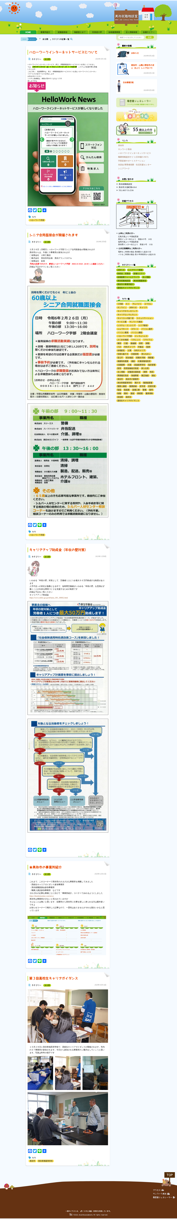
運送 (132, 393)
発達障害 (134, 375)
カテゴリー (32, 39)
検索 (150, 37)
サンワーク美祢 (125, 149)
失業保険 (134, 354)
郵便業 (140, 393)
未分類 (47, 59)
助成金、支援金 (123, 273)
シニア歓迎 (143, 325)
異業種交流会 (122, 375)
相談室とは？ (80, 32)
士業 (129, 350)
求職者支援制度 (134, 372)
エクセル (148, 304)
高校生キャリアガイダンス (128, 288)
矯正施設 (145, 375)
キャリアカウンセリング (127, 311)
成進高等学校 (139, 365)
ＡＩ (127, 304)
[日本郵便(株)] (119, 86)
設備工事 (136, 390)
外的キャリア (139, 350)
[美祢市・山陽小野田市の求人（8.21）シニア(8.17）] (123, 69)
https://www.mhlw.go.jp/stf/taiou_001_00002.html (49, 598)
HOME (28, 32)
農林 (126, 393)
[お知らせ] (123, 54)
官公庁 (120, 357)
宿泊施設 (129, 357)
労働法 (140, 347)
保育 (141, 343)
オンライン (121, 307)
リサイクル (147, 340)
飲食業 (120, 397)
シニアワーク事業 (135, 270)
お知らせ (135, 53)
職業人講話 (121, 386)
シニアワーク (124, 168)
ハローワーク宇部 (37, 220)
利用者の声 (97, 32)
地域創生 (121, 350)
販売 (151, 390)
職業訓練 (133, 386)
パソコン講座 (136, 332)
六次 (119, 347)
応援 (129, 365)
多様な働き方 (122, 354)
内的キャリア (129, 347)
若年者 (142, 386)
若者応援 (151, 386)
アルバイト (136, 304)
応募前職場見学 (144, 361)
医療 (148, 347)
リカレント (135, 340)
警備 (144, 390)
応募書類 (121, 365)
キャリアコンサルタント (127, 314)
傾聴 (147, 343)
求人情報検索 (131, 32)
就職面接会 (62, 32)
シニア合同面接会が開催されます (53, 235)
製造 (119, 390)
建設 (133, 361)
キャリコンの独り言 (125, 318)
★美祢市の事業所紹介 (45, 867)
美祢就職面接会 (140, 281)
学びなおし (146, 354)
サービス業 (121, 322)
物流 (152, 372)
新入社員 (145, 368)
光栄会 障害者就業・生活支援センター (134, 165)
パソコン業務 (122, 332)
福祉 (153, 375)
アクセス (157, 1190)
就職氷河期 (140, 357)
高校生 (128, 397)
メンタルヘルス (141, 336)
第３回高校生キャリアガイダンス (53, 978)
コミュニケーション (145, 318)
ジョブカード (122, 329)
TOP (170, 1174)
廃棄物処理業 (122, 361)
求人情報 (146, 277)
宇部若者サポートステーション (131, 161)
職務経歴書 (147, 383)
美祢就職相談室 (123, 281)
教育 (119, 368)
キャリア (143, 307)
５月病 (120, 304)
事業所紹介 (45, 32)
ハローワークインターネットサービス (134, 153)
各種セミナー (148, 32)
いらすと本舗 (87, 1211)
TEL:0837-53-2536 (126, 190)
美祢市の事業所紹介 (125, 284)
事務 (119, 343)
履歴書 (151, 357)
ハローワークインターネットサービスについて (63, 52)
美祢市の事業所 (132, 379)
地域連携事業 (114, 32)
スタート (134, 329)
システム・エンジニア (126, 325)
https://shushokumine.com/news (42, 896)
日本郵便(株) (128, 82)
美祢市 (32, 1161)
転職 (119, 393)
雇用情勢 (149, 393)
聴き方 (137, 383)
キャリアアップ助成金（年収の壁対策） (58, 549)
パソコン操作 (146, 329)
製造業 (126, 390)
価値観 (133, 343)
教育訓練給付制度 (131, 368)
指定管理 (151, 365)
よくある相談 (122, 340)
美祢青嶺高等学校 (45, 1161)
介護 (126, 343)
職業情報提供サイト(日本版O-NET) (133, 157)
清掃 (145, 372)
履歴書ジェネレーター (162, 1197)
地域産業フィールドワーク (128, 277)
